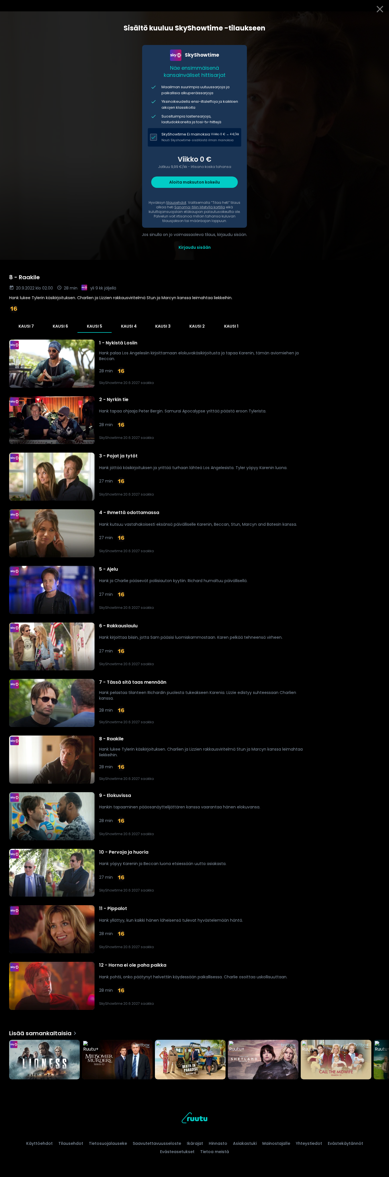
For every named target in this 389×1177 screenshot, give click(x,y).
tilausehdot (176, 202)
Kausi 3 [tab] (163, 326)
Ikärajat (195, 1143)
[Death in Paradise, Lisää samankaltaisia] (190, 1060)
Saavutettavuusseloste (157, 1143)
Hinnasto (218, 1143)
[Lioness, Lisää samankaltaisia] (44, 1060)
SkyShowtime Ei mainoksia (185, 134)
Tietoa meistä (214, 1152)
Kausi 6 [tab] (60, 326)
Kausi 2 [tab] (197, 326)
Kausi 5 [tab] (94, 326)
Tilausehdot (70, 1143)
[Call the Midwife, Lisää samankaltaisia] (336, 1060)
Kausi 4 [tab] (129, 326)
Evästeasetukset (177, 1152)
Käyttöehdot (39, 1143)
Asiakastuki (245, 1143)
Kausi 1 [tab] (231, 326)
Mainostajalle (276, 1143)
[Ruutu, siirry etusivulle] (194, 1118)
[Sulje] (380, 9)
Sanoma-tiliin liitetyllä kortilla (199, 207)
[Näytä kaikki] (194, 1058)
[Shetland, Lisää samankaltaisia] (263, 1060)
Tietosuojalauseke (108, 1143)
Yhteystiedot (309, 1143)
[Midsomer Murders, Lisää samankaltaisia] (117, 1060)
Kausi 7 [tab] (26, 326)
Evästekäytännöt (345, 1143)
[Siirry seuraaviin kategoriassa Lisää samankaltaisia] (380, 1060)
